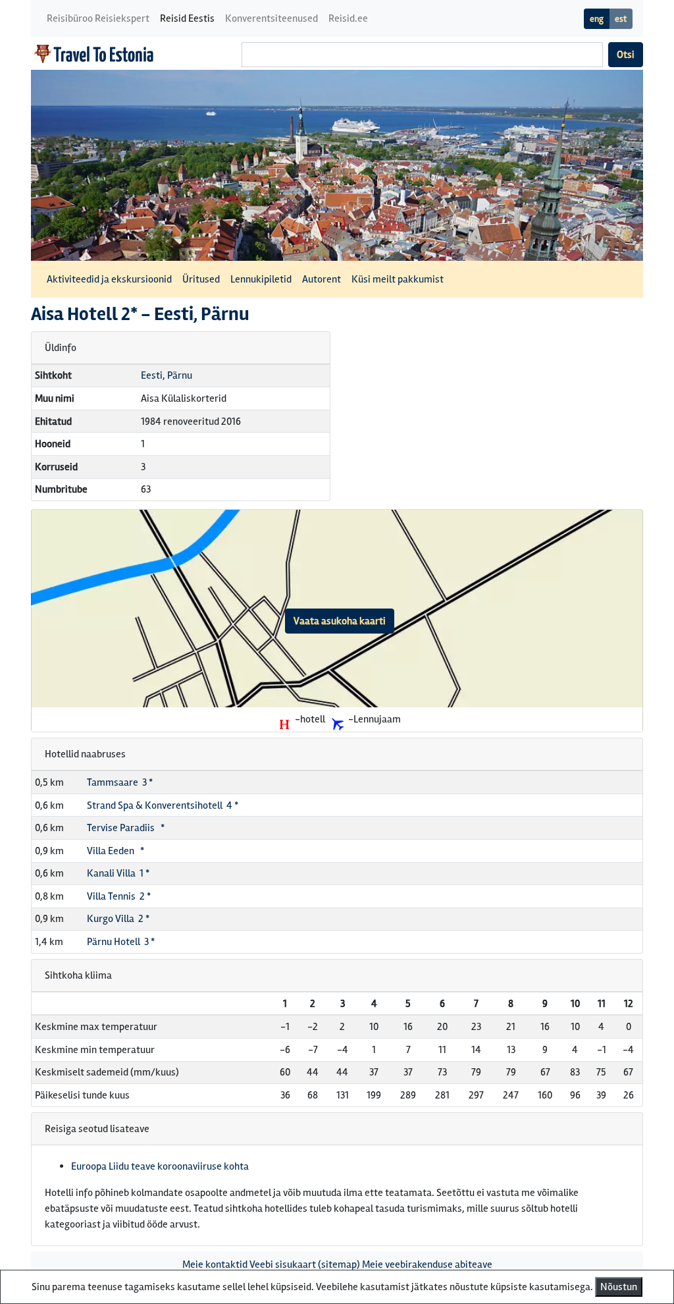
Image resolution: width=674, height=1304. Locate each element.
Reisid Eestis (187, 18)
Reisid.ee (348, 18)
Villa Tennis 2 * (119, 896)
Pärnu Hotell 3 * (121, 941)
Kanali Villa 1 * (118, 873)
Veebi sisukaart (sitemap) (304, 1264)
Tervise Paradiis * (126, 827)
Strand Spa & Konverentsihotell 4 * (162, 805)
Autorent (321, 279)
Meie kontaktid (214, 1264)
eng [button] (597, 18)
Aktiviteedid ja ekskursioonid (109, 279)
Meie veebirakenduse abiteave (427, 1264)
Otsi (626, 54)
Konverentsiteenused (271, 18)
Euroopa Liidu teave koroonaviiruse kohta (160, 1166)
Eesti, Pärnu (166, 375)
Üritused (201, 279)
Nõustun (618, 1286)
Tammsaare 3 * (120, 782)
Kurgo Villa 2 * (118, 918)
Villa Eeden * (115, 850)
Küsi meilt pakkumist (397, 279)
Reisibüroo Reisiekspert (98, 18)
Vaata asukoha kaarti (340, 621)
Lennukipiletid (261, 279)
